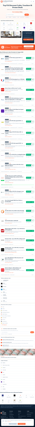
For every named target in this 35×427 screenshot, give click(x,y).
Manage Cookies (5, 423)
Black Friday (11, 416)
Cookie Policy (29, 416)
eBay (6, 17)
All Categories (11, 414)
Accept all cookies (22, 423)
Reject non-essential (12, 423)
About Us (19, 412)
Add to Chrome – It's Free (29, 48)
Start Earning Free (29, 46)
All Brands (10, 412)
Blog (19, 414)
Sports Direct (22, 17)
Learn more (9, 421)
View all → (33, 20)
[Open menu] (33, 1)
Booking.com (27, 17)
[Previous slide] (2, 34)
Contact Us (20, 417)
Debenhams (14, 17)
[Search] (31, 1)
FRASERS (10, 17)
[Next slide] (20, 34)
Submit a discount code (22, 416)
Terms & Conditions (30, 412)
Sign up (28, 39)
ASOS (18, 17)
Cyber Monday (11, 417)
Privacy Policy (29, 414)
